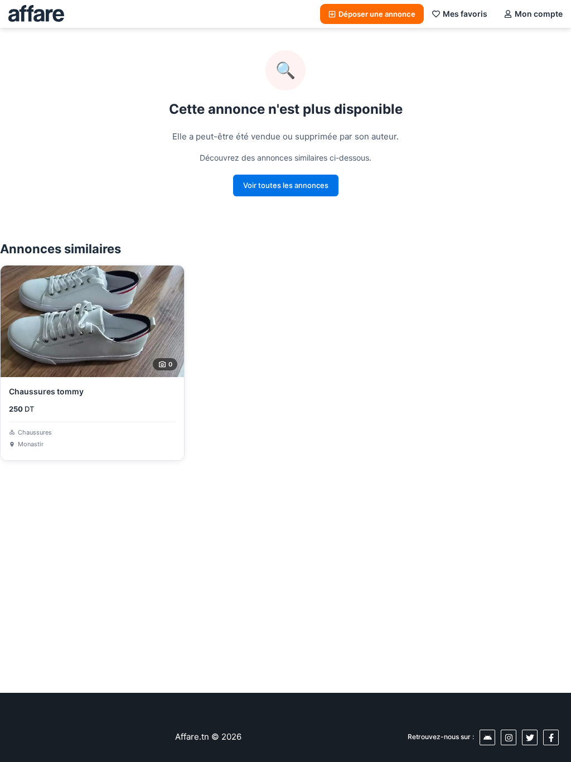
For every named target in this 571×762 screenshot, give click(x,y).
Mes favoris (465, 13)
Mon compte (539, 13)
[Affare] (36, 14)
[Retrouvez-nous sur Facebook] (551, 737)
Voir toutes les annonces (285, 185)
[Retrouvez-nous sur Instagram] (508, 737)
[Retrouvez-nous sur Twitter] (530, 737)
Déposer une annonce (376, 13)
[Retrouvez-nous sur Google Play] (487, 737)
